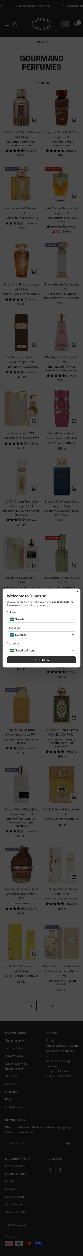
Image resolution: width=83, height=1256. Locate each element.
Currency (13, 643)
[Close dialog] (77, 591)
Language (13, 627)
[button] (41, 619)
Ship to (11, 612)
